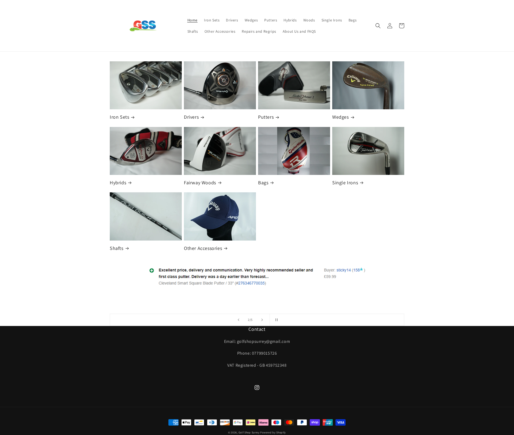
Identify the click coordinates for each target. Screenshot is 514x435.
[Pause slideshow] (275, 320)
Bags (263, 182)
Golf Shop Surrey (249, 432)
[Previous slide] (238, 320)
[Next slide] (262, 320)
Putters (266, 117)
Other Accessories (203, 248)
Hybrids (118, 182)
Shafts (116, 248)
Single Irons (345, 182)
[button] (378, 26)
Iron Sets (119, 117)
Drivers (191, 117)
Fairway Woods (200, 182)
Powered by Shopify (273, 432)
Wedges (340, 117)
